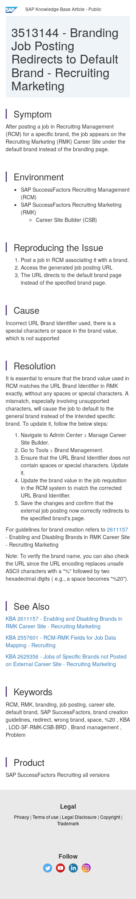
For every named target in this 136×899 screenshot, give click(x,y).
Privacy (21, 817)
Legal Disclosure (79, 817)
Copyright (110, 817)
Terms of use (45, 817)
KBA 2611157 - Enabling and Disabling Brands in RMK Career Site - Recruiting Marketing (64, 622)
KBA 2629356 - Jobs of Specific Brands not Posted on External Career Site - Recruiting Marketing (66, 660)
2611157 (117, 529)
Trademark (68, 823)
